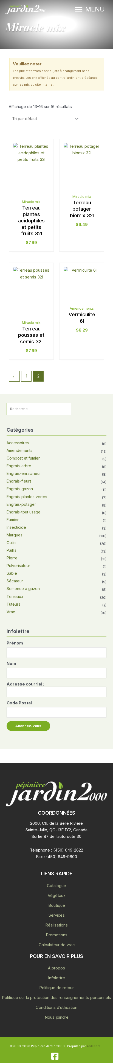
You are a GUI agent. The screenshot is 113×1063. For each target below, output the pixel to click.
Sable (12, 573)
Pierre (12, 558)
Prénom (15, 643)
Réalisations (56, 925)
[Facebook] (55, 1056)
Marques (14, 535)
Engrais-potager (21, 504)
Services (57, 915)
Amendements (19, 450)
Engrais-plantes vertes (27, 496)
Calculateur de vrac (57, 944)
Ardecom (93, 1046)
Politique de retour (56, 987)
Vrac (11, 611)
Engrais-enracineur (24, 473)
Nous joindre (57, 1017)
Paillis (11, 550)
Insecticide (16, 527)
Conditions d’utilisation (56, 1007)
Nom (11, 663)
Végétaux (57, 895)
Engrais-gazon (20, 488)
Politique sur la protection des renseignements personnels (56, 997)
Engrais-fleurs (19, 481)
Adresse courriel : (25, 684)
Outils (11, 542)
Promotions (56, 935)
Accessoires (18, 442)
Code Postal (19, 703)
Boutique (56, 905)
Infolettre (56, 977)
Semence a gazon (23, 588)
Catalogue (56, 885)
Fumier (13, 519)
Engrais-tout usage (24, 512)
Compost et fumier (23, 458)
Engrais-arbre (19, 465)
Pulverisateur (18, 565)
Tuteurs (13, 604)
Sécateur (15, 581)
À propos (56, 968)
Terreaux (15, 596)
